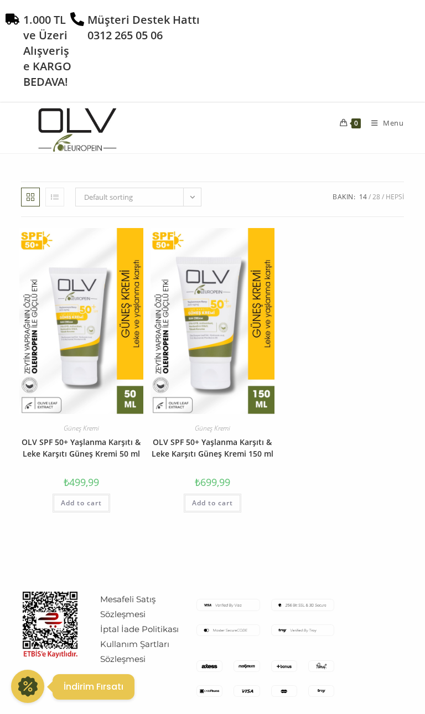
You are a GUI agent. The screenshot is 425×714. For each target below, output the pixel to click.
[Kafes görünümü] (30, 197)
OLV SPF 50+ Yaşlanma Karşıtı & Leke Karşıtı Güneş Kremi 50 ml (81, 448)
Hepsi (395, 196)
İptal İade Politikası (139, 629)
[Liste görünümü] (54, 197)
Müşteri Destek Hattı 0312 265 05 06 (143, 27)
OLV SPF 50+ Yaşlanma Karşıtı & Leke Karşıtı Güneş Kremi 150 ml (212, 448)
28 (376, 196)
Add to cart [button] (81, 503)
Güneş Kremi (81, 428)
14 (363, 196)
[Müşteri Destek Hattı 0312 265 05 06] (77, 19)
